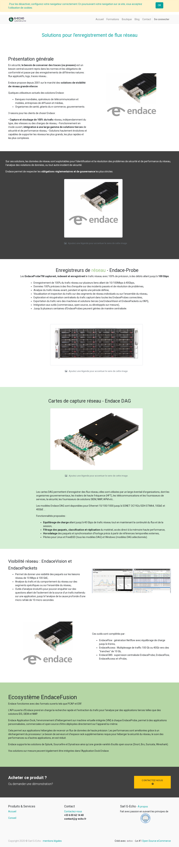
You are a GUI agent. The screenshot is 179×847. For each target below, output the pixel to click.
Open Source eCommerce (156, 840)
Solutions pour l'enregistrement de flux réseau (89, 35)
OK (159, 5)
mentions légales (52, 840)
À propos (143, 806)
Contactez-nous (152, 780)
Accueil (12, 811)
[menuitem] (99, 19)
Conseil (12, 818)
